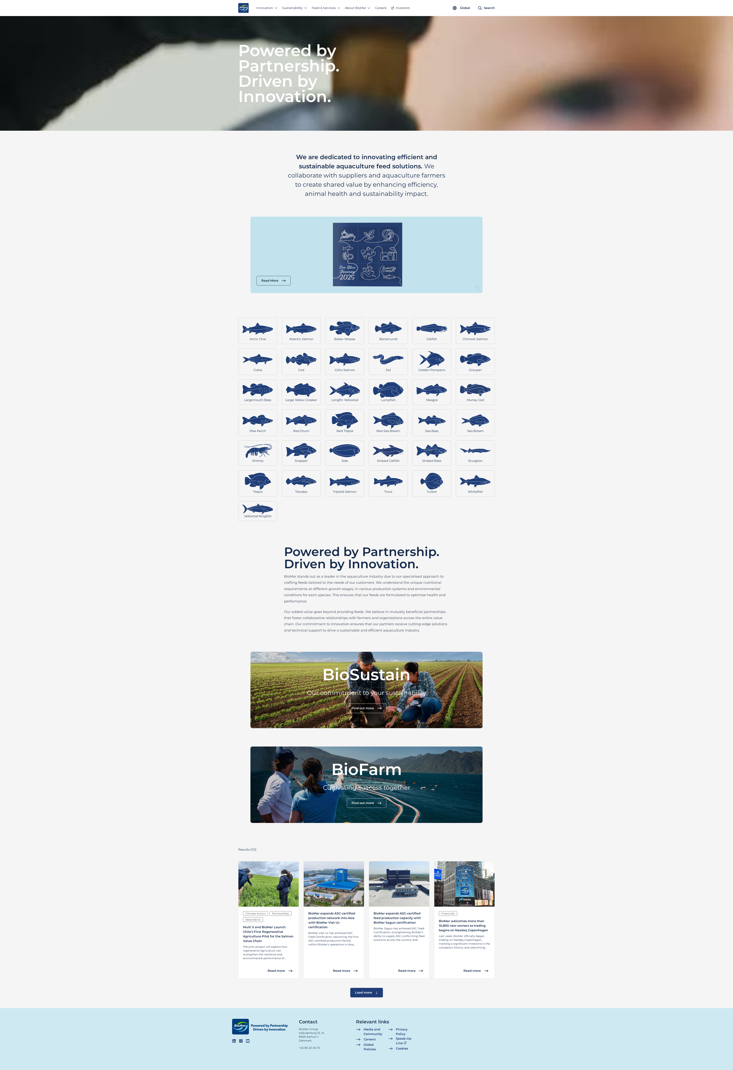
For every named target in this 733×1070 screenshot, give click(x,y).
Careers (381, 8)
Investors (403, 8)
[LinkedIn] (234, 1041)
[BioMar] (243, 8)
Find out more (363, 708)
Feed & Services (324, 8)
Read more (276, 971)
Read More (269, 280)
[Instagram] (241, 1041)
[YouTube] (248, 1041)
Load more (363, 992)
